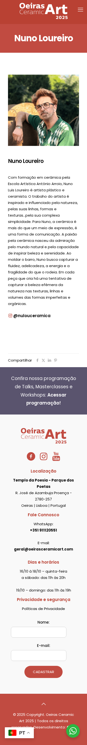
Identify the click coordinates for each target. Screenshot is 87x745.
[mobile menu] (80, 10)
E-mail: (43, 645)
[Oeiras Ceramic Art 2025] (43, 10)
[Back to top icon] (43, 704)
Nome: (43, 622)
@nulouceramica (31, 316)
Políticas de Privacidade (43, 608)
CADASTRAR (43, 671)
